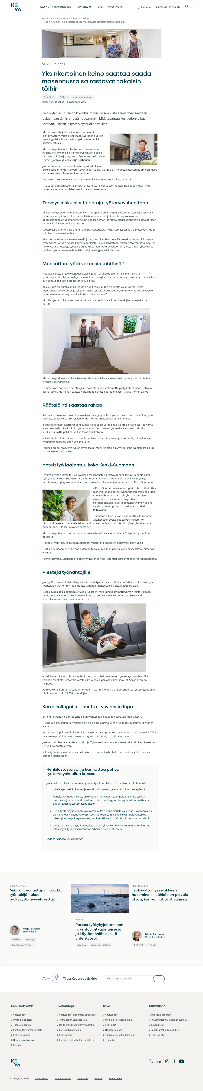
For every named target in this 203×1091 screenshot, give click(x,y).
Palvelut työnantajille (70, 1029)
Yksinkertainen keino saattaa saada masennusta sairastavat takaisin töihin (84, 21)
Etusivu (44, 7)
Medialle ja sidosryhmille (118, 1019)
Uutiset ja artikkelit (79, 18)
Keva (99, 7)
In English (174, 7)
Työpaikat (110, 1039)
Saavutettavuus (63, 1078)
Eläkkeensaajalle (22, 1034)
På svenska (161, 7)
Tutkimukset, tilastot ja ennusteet (169, 1019)
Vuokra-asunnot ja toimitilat (120, 1034)
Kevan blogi (157, 1024)
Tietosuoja (82, 1078)
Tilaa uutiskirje (159, 1034)
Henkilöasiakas (61, 7)
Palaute (98, 1078)
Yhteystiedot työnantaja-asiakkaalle (78, 1014)
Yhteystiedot (19, 1014)
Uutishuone (115, 7)
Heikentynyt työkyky (23, 1039)
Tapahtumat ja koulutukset (165, 1029)
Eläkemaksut (65, 1034)
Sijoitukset (110, 1024)
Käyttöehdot (41, 1078)
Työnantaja (83, 7)
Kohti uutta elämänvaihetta (27, 1029)
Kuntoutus (18, 1045)
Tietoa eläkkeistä (22, 1024)
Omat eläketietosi (22, 1019)
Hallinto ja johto (113, 1029)
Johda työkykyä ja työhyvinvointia (76, 1024)
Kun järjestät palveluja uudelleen (77, 1039)
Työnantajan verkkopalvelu (73, 1019)
